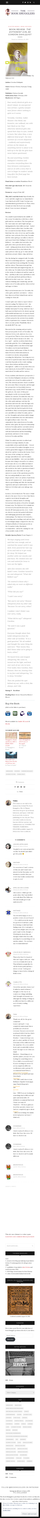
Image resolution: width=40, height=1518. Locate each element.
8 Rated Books (14, 26)
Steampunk (23, 1454)
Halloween (29, 1420)
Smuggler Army (27, 1442)
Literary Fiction (16, 1427)
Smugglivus (9, 1445)
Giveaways (9, 1420)
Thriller (18, 1458)
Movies (8, 1430)
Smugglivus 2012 (22, 1448)
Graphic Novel (19, 1420)
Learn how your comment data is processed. (19, 1237)
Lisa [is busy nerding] (21, 952)
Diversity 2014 (28, 1414)
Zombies (29, 1461)
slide (19, 1442)
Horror (17, 1423)
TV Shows (26, 1458)
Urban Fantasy (10, 1461)
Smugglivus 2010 (20, 1445)
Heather (16, 862)
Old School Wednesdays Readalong (16, 1436)
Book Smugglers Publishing (14, 1408)
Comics (26, 1411)
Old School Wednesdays (13, 1433)
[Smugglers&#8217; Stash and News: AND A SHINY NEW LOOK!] (11, 735)
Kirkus (24, 1423)
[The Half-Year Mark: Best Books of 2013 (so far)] (11, 755)
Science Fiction (10, 774)
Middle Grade (27, 1427)
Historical (9, 1423)
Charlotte (17, 982)
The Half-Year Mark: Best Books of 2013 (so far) (11, 761)
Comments (20, 782)
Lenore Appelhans (20, 844)
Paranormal (9, 1439)
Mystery (15, 1430)
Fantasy (24, 1417)
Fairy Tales (17, 1417)
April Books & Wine (21, 887)
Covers (19, 1414)
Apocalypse (9, 771)
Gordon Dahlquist (27, 771)
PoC (17, 1439)
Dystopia (17, 771)
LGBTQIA (30, 1423)
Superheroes (10, 1458)
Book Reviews (26, 26)
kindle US (21, 721)
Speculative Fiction (12, 1454)
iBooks (7, 724)
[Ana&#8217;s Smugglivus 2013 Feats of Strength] (25, 735)
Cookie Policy (6, 1510)
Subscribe (10, 1339)
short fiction (26, 1267)
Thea (21, 791)
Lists (7, 1427)
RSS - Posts (9, 1380)
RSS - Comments (10, 1477)
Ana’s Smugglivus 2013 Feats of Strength (24, 741)
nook (26, 721)
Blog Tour (18, 1405)
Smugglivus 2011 (10, 1448)
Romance (23, 1439)
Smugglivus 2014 (22, 1451)
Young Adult (21, 774)
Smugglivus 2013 (11, 1451)
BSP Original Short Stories (14, 1411)
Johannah (17, 1126)
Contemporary (10, 1414)
